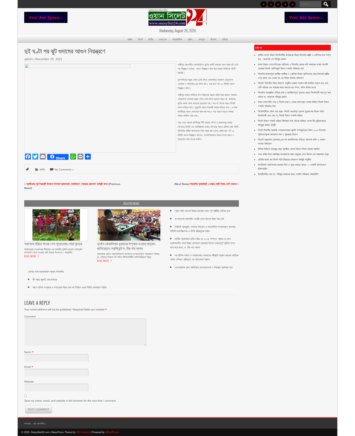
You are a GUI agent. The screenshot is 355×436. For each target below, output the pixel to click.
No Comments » (64, 169)
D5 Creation (83, 432)
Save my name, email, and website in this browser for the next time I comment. (70, 400)
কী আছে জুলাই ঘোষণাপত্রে (45, 279)
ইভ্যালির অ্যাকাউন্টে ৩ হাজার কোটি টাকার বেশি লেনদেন (213, 183)
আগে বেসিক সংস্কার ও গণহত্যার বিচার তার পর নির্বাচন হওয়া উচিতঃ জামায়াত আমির (69, 287)
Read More (30, 256)
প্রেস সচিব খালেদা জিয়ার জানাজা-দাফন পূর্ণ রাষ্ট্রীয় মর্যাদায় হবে (202, 210)
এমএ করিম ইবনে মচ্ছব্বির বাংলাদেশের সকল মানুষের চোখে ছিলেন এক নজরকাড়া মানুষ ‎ (293, 154)
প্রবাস (190, 39)
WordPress (112, 432)
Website (29, 381)
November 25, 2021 (48, 59)
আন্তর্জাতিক (177, 39)
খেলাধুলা (201, 39)
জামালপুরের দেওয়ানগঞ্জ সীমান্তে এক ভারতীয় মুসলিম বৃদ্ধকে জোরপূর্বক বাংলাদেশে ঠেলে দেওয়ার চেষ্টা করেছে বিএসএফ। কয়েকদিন (53, 251)
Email (27, 366)
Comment (30, 316)
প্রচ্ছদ (129, 39)
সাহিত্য (225, 39)
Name (27, 352)
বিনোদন (213, 39)
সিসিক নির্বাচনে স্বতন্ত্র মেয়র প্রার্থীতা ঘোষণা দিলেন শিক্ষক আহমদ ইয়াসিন (289, 148)
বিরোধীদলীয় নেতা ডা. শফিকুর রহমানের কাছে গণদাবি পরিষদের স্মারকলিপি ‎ (288, 174)
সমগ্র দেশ (163, 39)
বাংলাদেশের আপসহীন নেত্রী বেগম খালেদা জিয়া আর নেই (199, 218)
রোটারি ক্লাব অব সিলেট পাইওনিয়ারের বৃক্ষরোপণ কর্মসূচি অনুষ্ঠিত (284, 159)
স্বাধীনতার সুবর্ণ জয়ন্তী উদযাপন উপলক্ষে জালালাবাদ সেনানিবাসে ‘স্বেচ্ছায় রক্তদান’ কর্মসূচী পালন (67, 183)
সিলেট (140, 39)
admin (28, 59)
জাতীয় (150, 39)
